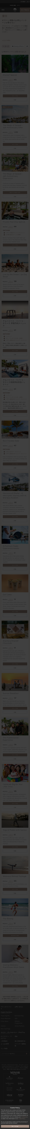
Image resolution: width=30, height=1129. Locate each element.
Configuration (24, 1117)
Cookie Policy (21, 1118)
